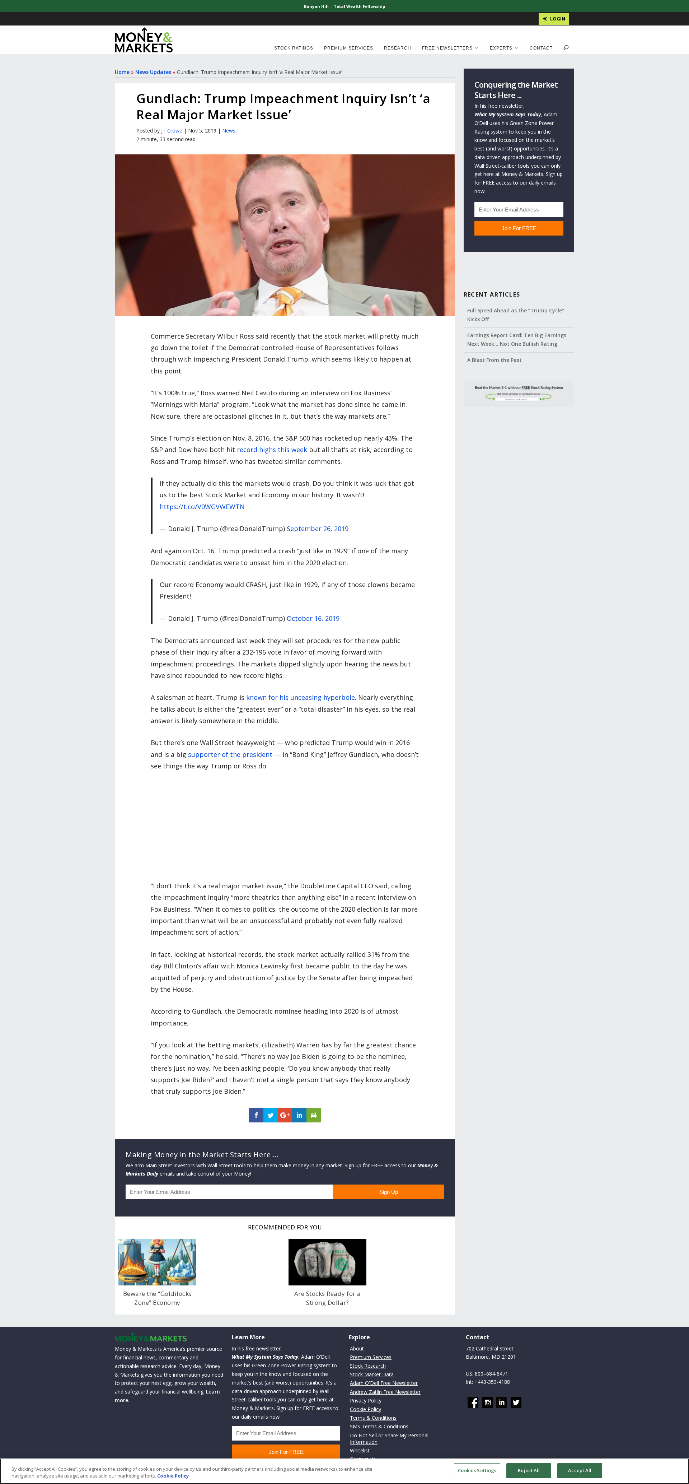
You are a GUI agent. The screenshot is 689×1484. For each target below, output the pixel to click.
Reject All (529, 1470)
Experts (501, 48)
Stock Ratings (293, 48)
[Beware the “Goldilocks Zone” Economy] (157, 1262)
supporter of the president (230, 754)
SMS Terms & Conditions (379, 1426)
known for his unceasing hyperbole (300, 697)
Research (397, 48)
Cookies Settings (477, 1470)
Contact (541, 48)
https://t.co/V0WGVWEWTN (202, 506)
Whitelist (360, 1450)
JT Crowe (171, 130)
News (228, 130)
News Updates (153, 72)
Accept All (579, 1470)
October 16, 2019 (313, 618)
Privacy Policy (365, 1400)
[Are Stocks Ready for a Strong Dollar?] (327, 1262)
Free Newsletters (447, 48)
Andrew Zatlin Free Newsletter (385, 1391)
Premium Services (348, 48)
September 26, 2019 (317, 528)
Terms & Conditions (373, 1417)
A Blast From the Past (494, 360)
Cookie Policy (365, 1409)
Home (122, 72)
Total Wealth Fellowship (359, 6)
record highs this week (272, 449)
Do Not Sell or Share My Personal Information (389, 1438)
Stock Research (368, 1365)
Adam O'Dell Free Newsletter (384, 1383)
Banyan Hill (316, 6)
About (357, 1348)
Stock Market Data (372, 1374)
